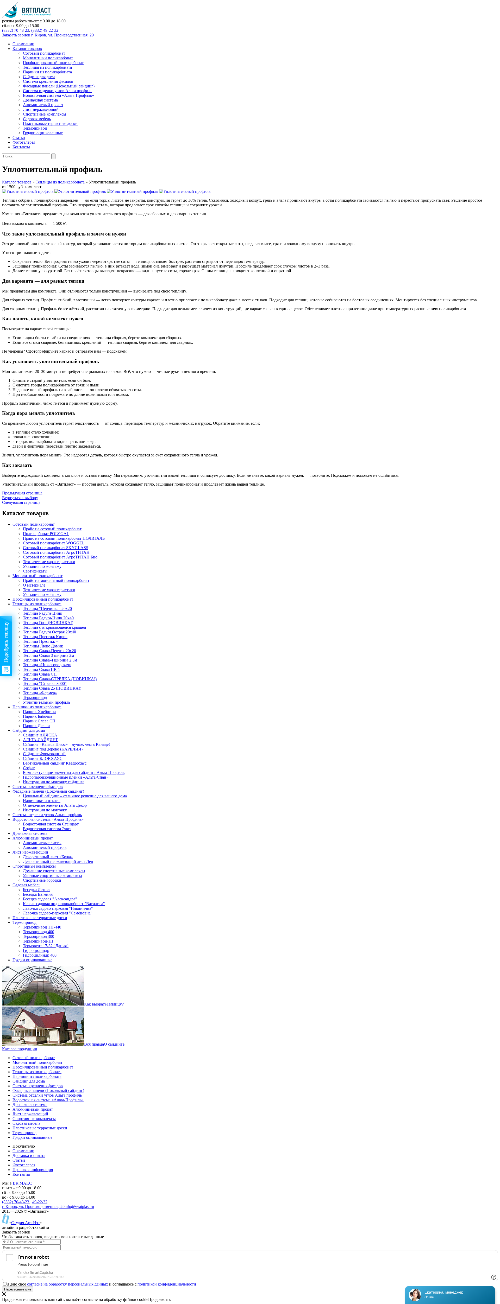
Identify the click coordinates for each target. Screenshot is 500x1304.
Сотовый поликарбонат (33, 1057)
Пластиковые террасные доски (39, 1128)
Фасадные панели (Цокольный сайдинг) (48, 1090)
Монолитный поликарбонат (37, 1062)
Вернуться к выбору (20, 497)
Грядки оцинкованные (32, 1137)
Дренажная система (29, 1104)
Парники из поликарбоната (36, 1076)
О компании (23, 1151)
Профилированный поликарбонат (42, 1067)
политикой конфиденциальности (167, 1284)
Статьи (18, 1160)
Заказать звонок (16, 35)
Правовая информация (32, 1169)
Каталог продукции (19, 1049)
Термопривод (24, 1132)
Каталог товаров (17, 182)
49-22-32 (39, 1202)
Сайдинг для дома (28, 1081)
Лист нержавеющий (30, 1114)
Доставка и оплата (28, 1155)
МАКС (26, 1183)
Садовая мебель (26, 1123)
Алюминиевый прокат (32, 1109)
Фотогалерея (23, 1165)
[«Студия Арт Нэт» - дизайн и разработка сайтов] (5, 1222)
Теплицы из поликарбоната (60, 182)
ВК (15, 1183)
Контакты (21, 1174)
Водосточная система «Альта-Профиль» (48, 1100)
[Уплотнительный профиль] (28, 191)
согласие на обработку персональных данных (67, 1284)
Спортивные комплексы (34, 1118)
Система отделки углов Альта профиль (47, 1095)
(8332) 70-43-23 (15, 30)
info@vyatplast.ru (79, 1206)
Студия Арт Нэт (25, 1222)
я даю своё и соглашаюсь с (101, 1284)
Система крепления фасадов (37, 1086)
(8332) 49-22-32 (44, 30)
